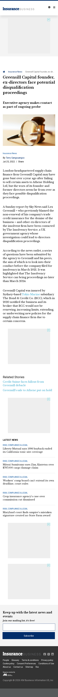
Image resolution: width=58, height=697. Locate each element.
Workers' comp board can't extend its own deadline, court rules (28, 482)
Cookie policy (8, 663)
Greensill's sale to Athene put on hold (27, 390)
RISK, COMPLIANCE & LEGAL (15, 445)
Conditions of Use (46, 663)
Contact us (18, 667)
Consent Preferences (26, 663)
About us (7, 667)
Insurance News (15, 72)
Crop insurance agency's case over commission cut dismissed (24, 498)
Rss (37, 667)
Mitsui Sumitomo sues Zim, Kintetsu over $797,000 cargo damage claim (28, 466)
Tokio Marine (31, 294)
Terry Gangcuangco (15, 157)
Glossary (15, 660)
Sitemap (29, 667)
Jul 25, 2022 (9, 161)
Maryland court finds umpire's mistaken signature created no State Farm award (27, 514)
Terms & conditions (30, 660)
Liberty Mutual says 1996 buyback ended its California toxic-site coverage (27, 450)
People (6, 660)
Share (21, 161)
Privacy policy (47, 660)
